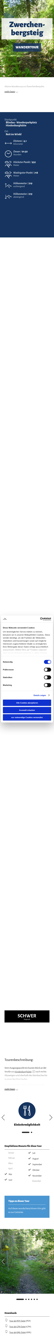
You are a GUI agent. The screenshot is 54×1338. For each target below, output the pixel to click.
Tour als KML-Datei (17, 1332)
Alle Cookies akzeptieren (27, 703)
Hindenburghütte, (24, 1071)
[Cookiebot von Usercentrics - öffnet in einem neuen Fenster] (40, 619)
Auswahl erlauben (27, 710)
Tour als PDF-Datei (17, 1321)
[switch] (47, 670)
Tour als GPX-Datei (17, 1327)
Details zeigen (40, 695)
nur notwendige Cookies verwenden (27, 717)
